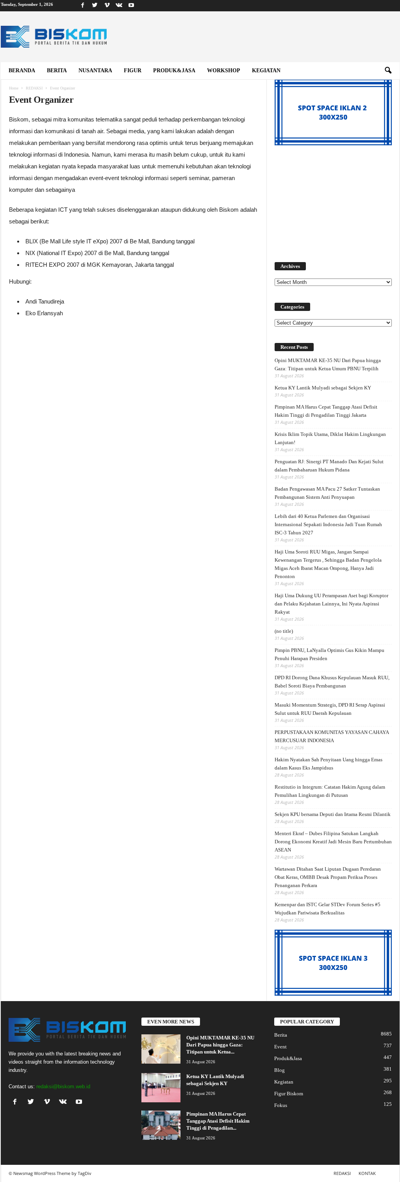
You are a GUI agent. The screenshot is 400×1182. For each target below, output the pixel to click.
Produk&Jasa (174, 70)
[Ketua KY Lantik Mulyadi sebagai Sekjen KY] (160, 1087)
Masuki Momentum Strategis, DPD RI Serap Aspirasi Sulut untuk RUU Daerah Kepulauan (330, 709)
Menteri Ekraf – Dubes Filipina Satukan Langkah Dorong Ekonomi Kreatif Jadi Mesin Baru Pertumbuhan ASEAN (333, 841)
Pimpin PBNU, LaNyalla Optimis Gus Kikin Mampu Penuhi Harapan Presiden (329, 654)
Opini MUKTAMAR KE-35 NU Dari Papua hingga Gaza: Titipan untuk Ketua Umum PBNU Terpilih (328, 364)
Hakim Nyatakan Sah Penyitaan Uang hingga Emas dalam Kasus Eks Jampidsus (328, 764)
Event (280, 1047)
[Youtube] (131, 5)
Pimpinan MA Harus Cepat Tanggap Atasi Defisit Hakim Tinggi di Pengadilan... (218, 1121)
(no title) (284, 631)
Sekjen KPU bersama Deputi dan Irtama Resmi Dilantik (333, 814)
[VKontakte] (119, 5)
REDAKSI (34, 88)
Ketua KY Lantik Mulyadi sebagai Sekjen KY (323, 388)
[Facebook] (83, 5)
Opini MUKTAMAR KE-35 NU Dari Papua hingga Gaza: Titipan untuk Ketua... (220, 1045)
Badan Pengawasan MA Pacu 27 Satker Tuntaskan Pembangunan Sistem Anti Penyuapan (327, 493)
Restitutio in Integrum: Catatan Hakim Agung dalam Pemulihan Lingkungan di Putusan (330, 791)
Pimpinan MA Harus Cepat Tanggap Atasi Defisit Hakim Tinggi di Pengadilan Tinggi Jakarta (326, 411)
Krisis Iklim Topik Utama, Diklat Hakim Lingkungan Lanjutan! (330, 438)
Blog (279, 1070)
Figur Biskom (288, 1093)
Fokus (280, 1105)
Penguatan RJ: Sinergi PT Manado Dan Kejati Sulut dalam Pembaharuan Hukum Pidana (329, 466)
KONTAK (367, 1173)
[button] (387, 70)
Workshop (223, 70)
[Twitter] (95, 5)
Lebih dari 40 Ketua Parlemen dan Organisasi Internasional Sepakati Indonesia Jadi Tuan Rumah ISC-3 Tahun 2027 (328, 524)
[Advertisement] (333, 199)
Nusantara (95, 70)
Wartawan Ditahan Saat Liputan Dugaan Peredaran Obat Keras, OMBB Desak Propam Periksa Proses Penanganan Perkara (328, 877)
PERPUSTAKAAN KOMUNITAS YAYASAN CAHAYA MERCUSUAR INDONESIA (332, 736)
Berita (57, 70)
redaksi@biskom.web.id (63, 1086)
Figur (132, 70)
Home (13, 88)
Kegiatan (266, 70)
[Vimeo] (107, 5)
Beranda (22, 70)
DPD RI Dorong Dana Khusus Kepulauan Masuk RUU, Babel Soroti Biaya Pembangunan (332, 682)
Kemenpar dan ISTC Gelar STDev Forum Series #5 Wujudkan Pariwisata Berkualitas (327, 909)
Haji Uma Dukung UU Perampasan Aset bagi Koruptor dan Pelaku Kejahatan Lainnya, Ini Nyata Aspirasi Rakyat (331, 604)
